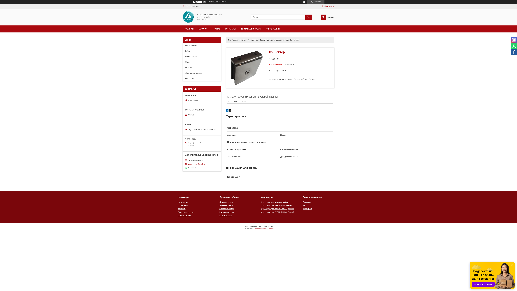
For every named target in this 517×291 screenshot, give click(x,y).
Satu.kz (270, 226)
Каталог (202, 29)
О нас (217, 29)
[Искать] (308, 17)
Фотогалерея (191, 45)
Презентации (273, 29)
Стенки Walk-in (225, 215)
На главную (183, 202)
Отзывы (188, 67)
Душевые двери (226, 205)
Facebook (307, 202)
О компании (183, 205)
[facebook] (227, 111)
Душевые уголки (226, 202)
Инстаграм (307, 209)
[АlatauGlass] (188, 22)
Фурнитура (253, 40)
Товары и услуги (239, 40)
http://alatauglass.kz (196, 160)
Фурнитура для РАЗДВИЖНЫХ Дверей (277, 212)
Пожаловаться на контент (263, 229)
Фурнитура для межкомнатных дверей (277, 209)
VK (304, 205)
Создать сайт (213, 2)
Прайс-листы (191, 56)
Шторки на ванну (226, 209)
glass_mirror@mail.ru (196, 164)
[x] (230, 111)
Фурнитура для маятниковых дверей (276, 205)
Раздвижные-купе (226, 212)
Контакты (230, 29)
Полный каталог (184, 215)
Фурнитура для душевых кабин (274, 40)
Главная (189, 29)
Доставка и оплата (250, 29)
